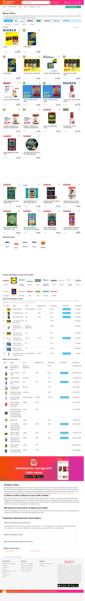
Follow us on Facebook (26, 565)
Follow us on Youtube (26, 569)
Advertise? (5, 565)
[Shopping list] (79, 2)
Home (4, 7)
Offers (20, 7)
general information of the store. (65, 493)
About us (5, 573)
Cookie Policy (54, 591)
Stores (26, 7)
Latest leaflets (12, 7)
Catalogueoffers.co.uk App (9, 571)
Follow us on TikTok (26, 570)
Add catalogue (6, 574)
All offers (7, 10)
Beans (41, 526)
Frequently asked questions (9, 563)
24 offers (5, 27)
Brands (4, 569)
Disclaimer (29, 591)
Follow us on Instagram (26, 567)
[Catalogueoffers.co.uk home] (9, 2)
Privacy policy (47, 591)
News (4, 576)
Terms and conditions (37, 591)
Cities (39, 7)
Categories (32, 7)
